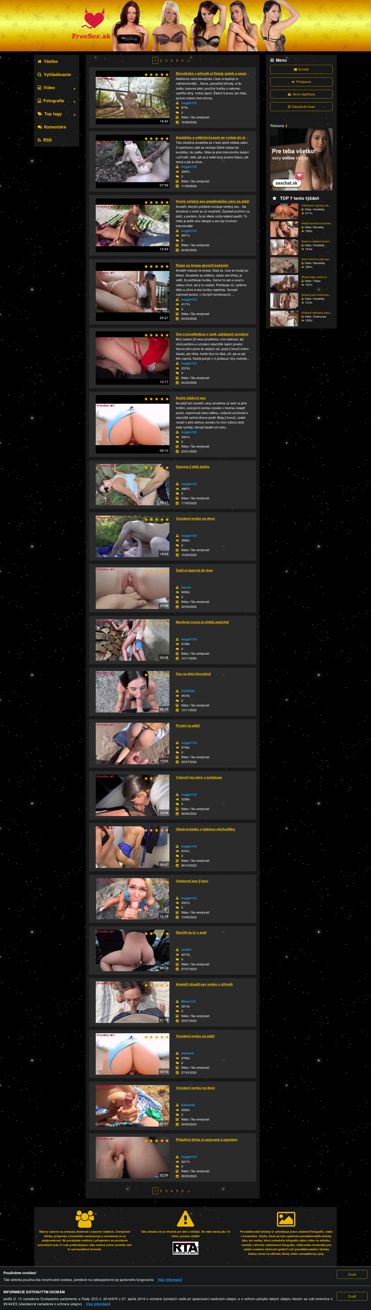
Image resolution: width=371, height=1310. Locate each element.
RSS (47, 140)
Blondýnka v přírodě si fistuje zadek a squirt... (213, 73)
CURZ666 (188, 691)
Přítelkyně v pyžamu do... (315, 205)
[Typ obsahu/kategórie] (177, 117)
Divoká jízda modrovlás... (316, 295)
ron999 (186, 949)
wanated (187, 1053)
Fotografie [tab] (53, 100)
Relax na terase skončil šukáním (202, 265)
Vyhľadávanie (57, 74)
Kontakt (303, 69)
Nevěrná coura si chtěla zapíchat (202, 621)
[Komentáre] (177, 112)
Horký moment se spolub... (316, 223)
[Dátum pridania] (177, 122)
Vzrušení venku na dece (195, 518)
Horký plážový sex (191, 397)
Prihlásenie (303, 81)
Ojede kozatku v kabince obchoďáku (205, 829)
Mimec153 (188, 1001)
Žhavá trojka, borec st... (314, 277)
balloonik (188, 1105)
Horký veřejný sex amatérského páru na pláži (212, 201)
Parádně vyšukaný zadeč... (317, 312)
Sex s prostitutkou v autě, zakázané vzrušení (212, 334)
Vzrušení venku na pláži (195, 1035)
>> (188, 60)
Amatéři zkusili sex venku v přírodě (204, 984)
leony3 (186, 587)
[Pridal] (177, 102)
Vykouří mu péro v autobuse (199, 777)
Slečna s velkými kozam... (316, 241)
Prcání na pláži (188, 725)
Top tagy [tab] (53, 113)
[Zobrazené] (177, 107)
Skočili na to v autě (191, 932)
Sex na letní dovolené (193, 673)
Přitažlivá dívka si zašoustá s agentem (206, 1139)
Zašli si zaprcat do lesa (194, 570)
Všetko (51, 61)
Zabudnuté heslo (303, 106)
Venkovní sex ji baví (192, 880)
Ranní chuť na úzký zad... (316, 259)
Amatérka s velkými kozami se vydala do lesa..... (214, 137)
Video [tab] (49, 87)
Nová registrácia (304, 94)
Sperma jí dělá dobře (192, 466)
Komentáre (55, 127)
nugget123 (189, 103)
